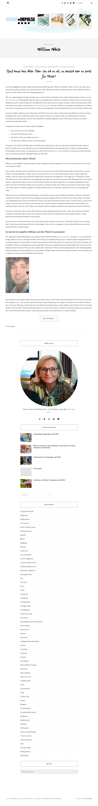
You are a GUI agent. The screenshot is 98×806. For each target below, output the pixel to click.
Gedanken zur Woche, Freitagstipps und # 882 (49, 480)
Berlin (22, 539)
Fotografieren (25, 602)
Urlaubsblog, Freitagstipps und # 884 (46, 434)
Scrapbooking (25, 708)
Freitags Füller (25, 606)
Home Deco (24, 629)
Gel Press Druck (26, 614)
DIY (21, 578)
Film (22, 586)
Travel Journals (26, 736)
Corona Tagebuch (26, 559)
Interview (23, 637)
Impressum (57, 798)
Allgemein (24, 515)
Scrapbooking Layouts (42, 105)
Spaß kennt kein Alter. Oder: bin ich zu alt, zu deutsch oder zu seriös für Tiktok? (49, 74)
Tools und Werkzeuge (28, 732)
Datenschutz (49, 798)
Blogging (23, 543)
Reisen (22, 700)
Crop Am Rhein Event (28, 563)
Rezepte (23, 704)
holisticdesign (88, 798)
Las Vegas (23, 649)
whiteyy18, (65, 237)
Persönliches (53, 66)
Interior (23, 633)
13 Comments (10, 326)
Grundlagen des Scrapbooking (31, 622)
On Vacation (37, 469)
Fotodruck (24, 594)
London (23, 657)
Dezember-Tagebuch (27, 570)
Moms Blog (58, 151)
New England (25, 673)
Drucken (23, 582)
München (23, 669)
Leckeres (23, 653)
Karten (22, 645)
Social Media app (12, 100)
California (24, 551)
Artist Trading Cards (27, 527)
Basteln (23, 535)
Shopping (23, 716)
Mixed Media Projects (28, 665)
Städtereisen (25, 720)
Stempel (23, 724)
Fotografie (24, 598)
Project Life (24, 696)
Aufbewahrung (25, 531)
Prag (22, 692)
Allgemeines (29, 66)
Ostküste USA (25, 681)
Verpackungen (25, 748)
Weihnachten (25, 752)
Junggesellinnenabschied (29, 641)
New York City (25, 677)
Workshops (24, 755)
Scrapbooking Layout (28, 712)
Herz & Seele (40, 66)
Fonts (22, 590)
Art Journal (24, 523)
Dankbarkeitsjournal (28, 566)
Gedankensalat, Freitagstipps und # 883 (47, 457)
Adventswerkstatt (26, 511)
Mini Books (24, 661)
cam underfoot (25, 555)
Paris (22, 685)
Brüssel (23, 547)
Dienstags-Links (26, 574)
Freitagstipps (25, 610)
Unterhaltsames (67, 66)
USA (22, 744)
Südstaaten (24, 728)
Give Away (24, 618)
